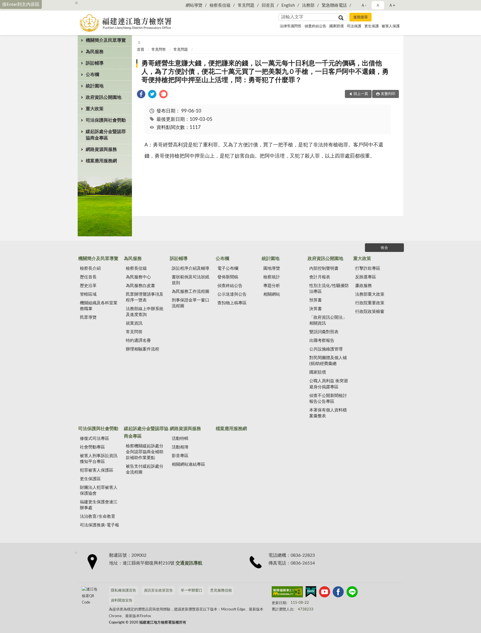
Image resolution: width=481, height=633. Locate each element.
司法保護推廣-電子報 (99, 525)
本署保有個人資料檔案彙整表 (328, 413)
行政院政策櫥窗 (369, 312)
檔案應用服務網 (101, 161)
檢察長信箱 (220, 5)
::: (76, 2)
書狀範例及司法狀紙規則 (190, 280)
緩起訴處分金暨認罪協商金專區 (106, 134)
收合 (384, 248)
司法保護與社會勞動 (106, 120)
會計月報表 (319, 277)
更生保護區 (90, 479)
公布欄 (92, 74)
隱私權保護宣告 (123, 590)
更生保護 (371, 26)
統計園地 (95, 86)
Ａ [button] (378, 5)
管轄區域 (88, 294)
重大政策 (95, 109)
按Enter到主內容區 (21, 4)
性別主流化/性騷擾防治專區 (329, 289)
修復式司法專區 (94, 438)
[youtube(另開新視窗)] (324, 593)
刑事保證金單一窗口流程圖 (190, 303)
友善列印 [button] (388, 94)
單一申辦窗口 (191, 590)
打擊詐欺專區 (367, 268)
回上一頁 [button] (361, 94)
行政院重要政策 (369, 303)
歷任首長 (88, 277)
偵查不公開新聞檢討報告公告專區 (328, 399)
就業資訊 (134, 323)
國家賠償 (336, 26)
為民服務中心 (138, 277)
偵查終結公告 (315, 26)
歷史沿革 (88, 286)
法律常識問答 (290, 26)
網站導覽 (194, 5)
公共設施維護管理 (326, 349)
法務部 (308, 5)
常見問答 (158, 49)
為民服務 (95, 52)
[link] (141, 95)
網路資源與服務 (101, 149)
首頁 (140, 49)
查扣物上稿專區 (232, 303)
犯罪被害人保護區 (96, 470)
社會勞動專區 (92, 447)
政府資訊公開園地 (103, 97)
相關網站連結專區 (188, 464)
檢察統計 (271, 277)
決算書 (315, 309)
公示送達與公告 (232, 294)
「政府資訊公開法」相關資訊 (328, 320)
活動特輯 (180, 438)
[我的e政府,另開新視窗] (311, 593)
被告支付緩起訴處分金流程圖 (144, 469)
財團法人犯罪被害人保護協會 (98, 490)
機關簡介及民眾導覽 (106, 40)
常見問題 (246, 5)
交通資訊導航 (189, 563)
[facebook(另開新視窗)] (338, 593)
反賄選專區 (365, 277)
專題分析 (271, 286)
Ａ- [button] (364, 5)
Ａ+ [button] (392, 5)
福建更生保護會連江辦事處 (98, 505)
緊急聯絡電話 (334, 5)
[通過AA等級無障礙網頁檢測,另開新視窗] (287, 593)
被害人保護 (391, 26)
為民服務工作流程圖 (190, 291)
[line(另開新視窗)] (352, 593)
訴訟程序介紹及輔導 (190, 268)
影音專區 (180, 456)
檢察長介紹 (90, 268)
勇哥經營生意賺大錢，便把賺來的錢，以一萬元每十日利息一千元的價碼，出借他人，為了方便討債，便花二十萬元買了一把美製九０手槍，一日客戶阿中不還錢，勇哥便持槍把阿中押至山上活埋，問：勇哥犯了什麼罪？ (265, 72)
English (288, 5)
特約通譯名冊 (138, 340)
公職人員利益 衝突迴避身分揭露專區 (328, 384)
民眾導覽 (88, 317)
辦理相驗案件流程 (142, 349)
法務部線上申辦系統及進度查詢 (144, 312)
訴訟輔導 (95, 63)
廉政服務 (363, 286)
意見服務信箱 (221, 590)
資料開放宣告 (121, 600)
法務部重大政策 (369, 294)
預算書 (315, 300)
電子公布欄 (227, 268)
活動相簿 (180, 447)
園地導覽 (271, 268)
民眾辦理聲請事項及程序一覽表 (144, 297)
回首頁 (268, 5)
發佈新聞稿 (227, 277)
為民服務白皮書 (140, 286)
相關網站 (271, 294)
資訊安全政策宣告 (158, 590)
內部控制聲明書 (323, 268)
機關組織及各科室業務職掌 (98, 306)
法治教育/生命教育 (97, 516)
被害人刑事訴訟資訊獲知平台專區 (98, 459)
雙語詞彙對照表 (323, 332)
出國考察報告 (321, 340)
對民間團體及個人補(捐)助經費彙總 (328, 361)
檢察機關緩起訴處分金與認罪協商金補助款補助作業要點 (144, 452)
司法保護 (354, 26)
